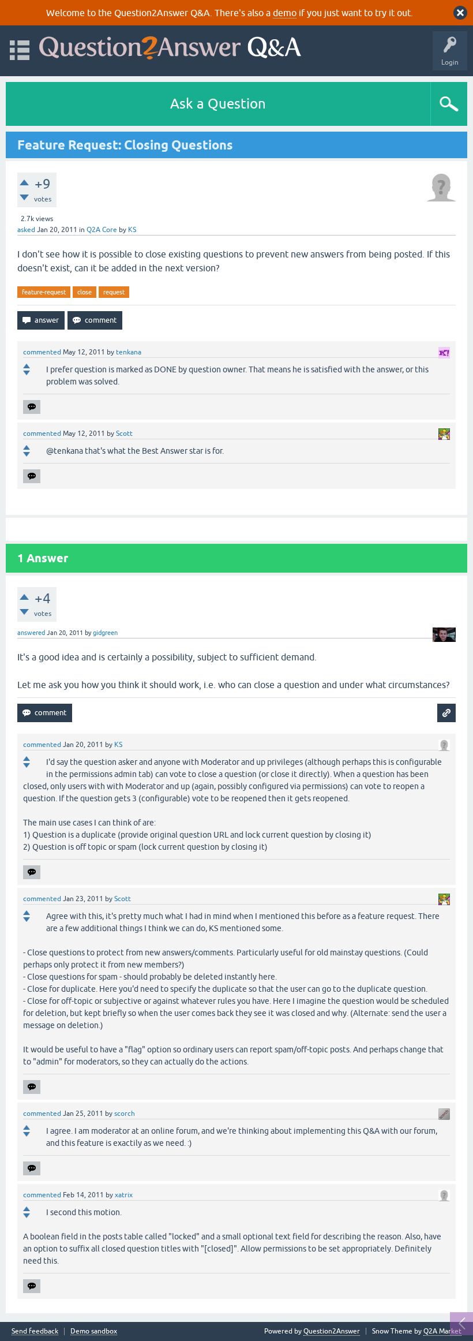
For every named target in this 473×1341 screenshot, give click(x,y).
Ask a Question (218, 103)
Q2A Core (102, 230)
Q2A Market (442, 1331)
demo (284, 13)
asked (26, 230)
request (114, 292)
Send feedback (35, 1331)
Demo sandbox (93, 1331)
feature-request (44, 292)
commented (42, 352)
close (84, 292)
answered (31, 632)
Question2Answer (331, 1331)
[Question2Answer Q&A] (170, 45)
